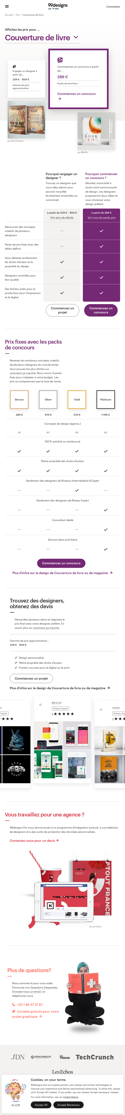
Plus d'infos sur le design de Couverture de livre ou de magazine (60, 573)
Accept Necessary (68, 1104)
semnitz (116, 707)
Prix (18, 14)
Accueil (9, 14)
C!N (17, 1105)
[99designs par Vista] (57, 6)
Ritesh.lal (56, 702)
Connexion (113, 6)
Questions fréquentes (43, 987)
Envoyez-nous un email (26, 991)
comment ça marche (22, 372)
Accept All (41, 1104)
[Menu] (7, 6)
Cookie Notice (70, 1097)
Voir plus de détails (62, 217)
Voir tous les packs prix (102, 217)
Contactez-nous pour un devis (32, 840)
